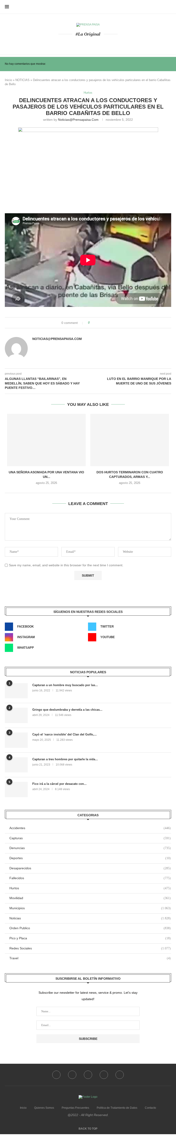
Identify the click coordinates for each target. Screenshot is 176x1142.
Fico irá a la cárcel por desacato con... (59, 784)
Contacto (150, 1107)
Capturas (90, 838)
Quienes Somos (44, 1107)
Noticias (90, 918)
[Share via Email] (112, 323)
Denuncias (90, 848)
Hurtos (88, 92)
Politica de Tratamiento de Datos (117, 1107)
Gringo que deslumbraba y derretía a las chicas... (67, 709)
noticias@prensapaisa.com (78, 119)
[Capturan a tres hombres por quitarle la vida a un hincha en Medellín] (16, 765)
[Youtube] (93, 43)
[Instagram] (88, 43)
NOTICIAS (22, 80)
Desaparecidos (90, 868)
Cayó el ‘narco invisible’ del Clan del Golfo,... (64, 734)
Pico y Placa (90, 938)
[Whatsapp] (99, 43)
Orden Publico (90, 928)
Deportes (90, 858)
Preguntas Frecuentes (75, 1107)
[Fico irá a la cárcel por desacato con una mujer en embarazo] (16, 789)
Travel (90, 958)
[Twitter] (82, 43)
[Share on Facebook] (97, 323)
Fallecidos (90, 878)
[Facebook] (77, 43)
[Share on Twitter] (102, 323)
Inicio (8, 80)
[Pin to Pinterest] (107, 323)
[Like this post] (92, 323)
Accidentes (90, 828)
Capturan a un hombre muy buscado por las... (65, 685)
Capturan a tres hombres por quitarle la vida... (65, 759)
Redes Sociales (90, 948)
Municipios (90, 908)
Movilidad (90, 898)
